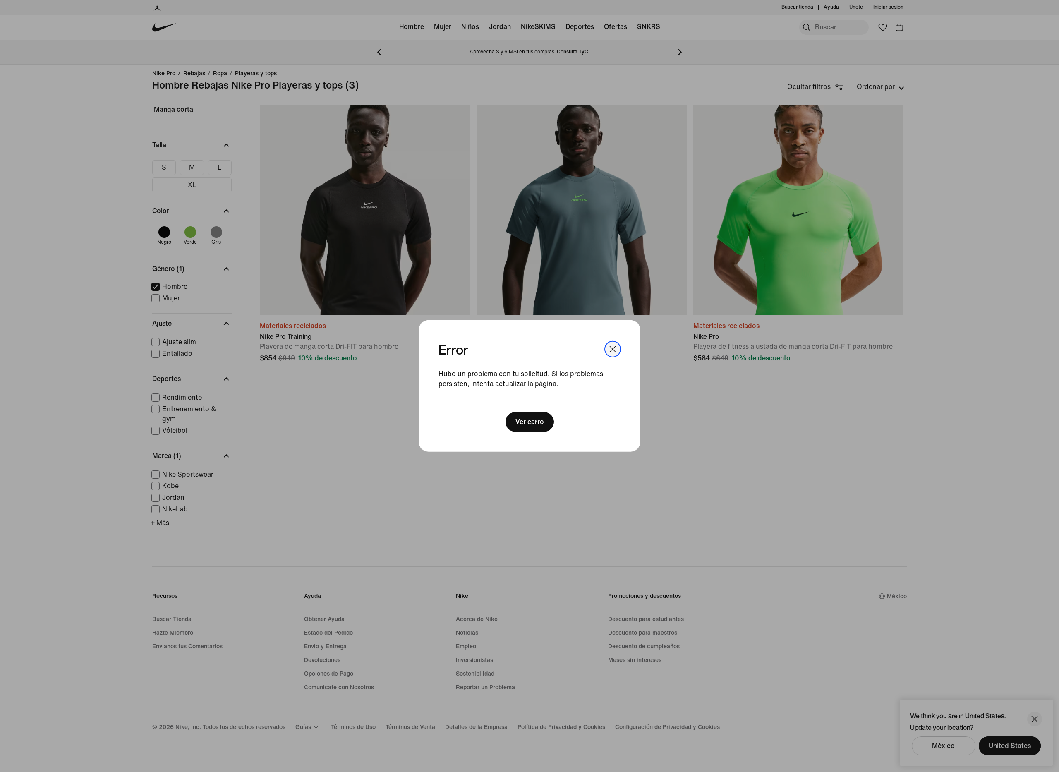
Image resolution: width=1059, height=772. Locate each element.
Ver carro (529, 421)
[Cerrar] (612, 349)
